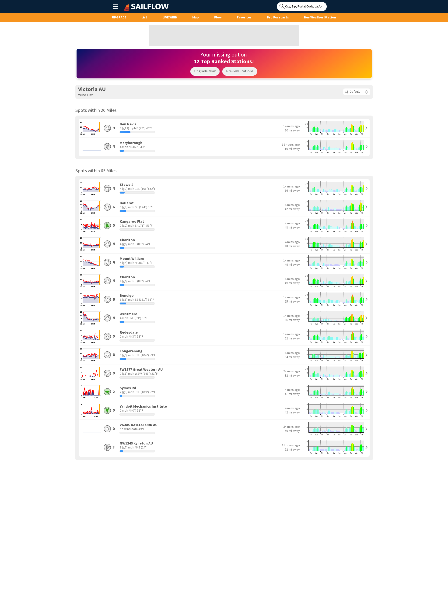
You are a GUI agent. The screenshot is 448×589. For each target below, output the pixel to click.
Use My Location (331, 5)
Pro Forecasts (278, 17)
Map (195, 17)
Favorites (244, 17)
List (144, 17)
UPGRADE (119, 17)
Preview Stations (239, 71)
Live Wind (170, 17)
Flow (218, 17)
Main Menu (115, 6)
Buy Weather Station (320, 17)
